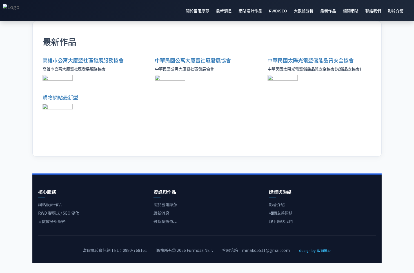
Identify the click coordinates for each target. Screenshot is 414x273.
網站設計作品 (250, 11)
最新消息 (224, 11)
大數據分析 (303, 11)
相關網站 (351, 11)
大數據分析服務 (52, 221)
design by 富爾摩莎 (315, 250)
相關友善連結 (281, 213)
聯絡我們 (373, 11)
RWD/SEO (278, 11)
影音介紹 (277, 204)
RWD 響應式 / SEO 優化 (58, 213)
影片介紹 (396, 11)
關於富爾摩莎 (197, 11)
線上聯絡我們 (281, 221)
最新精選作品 (165, 221)
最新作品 (328, 11)
